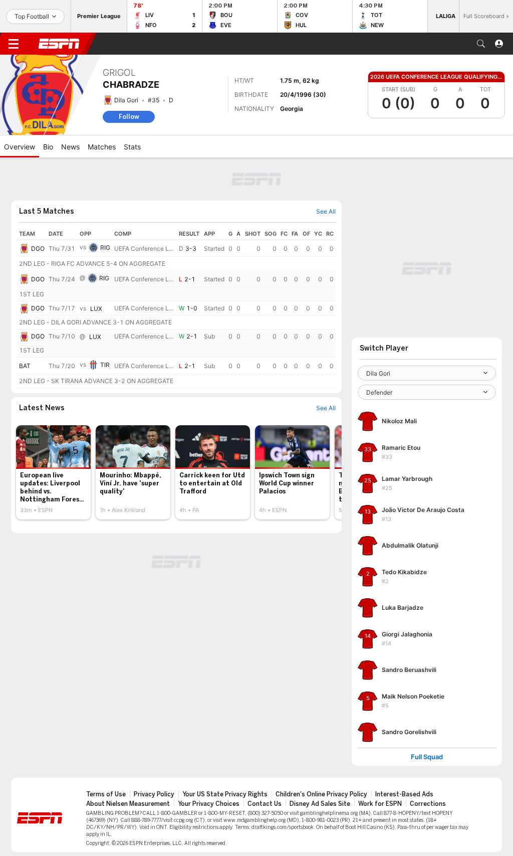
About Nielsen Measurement (128, 803)
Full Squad (427, 757)
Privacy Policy (154, 794)
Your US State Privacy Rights (225, 794)
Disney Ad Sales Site (320, 803)
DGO (38, 248)
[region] (176, 308)
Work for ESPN (380, 803)
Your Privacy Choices (208, 803)
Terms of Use (106, 794)
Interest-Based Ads (404, 794)
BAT (25, 366)
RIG (105, 247)
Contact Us (264, 803)
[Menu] (13, 44)
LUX (96, 308)
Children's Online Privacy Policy (321, 794)
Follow (129, 116)
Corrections (428, 803)
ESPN (59, 44)
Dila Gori (126, 100)
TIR (105, 365)
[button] (481, 44)
